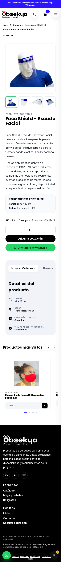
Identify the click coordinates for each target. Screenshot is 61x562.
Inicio (5, 25)
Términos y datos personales (28, 544)
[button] (25, 412)
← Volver (8, 35)
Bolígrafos (9, 500)
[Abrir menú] (55, 14)
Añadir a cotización (30, 238)
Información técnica (23, 268)
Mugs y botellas (13, 495)
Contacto (9, 518)
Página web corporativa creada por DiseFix (29, 545)
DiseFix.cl (39, 547)
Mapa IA (15, 556)
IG (6, 475)
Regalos (16, 25)
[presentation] (48, 348)
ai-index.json (35, 556)
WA (24, 475)
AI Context (24, 556)
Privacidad (8, 544)
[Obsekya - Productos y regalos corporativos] (14, 14)
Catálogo (9, 490)
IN (15, 475)
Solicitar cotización (15, 522)
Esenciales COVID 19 (35, 25)
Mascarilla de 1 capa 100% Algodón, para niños (24, 396)
